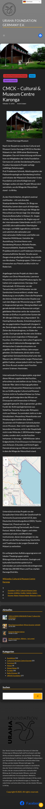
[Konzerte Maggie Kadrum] (5, 633)
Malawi (32, 76)
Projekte (10, 670)
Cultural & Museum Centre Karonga (15, 76)
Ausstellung (11, 590)
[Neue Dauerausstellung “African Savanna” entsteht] (5, 626)
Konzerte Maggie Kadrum (16, 632)
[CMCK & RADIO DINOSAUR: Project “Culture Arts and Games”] (5, 617)
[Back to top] (39, 798)
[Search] (38, 696)
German (29, 2)
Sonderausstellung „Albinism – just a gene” (21, 638)
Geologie (28, 593)
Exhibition (17, 593)
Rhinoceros (33, 595)
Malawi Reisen (12, 668)
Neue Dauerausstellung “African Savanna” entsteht (24, 625)
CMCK (17, 590)
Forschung (10, 663)
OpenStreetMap (23, 505)
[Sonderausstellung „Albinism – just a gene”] (5, 640)
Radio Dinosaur (12, 673)
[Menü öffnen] (4, 35)
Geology (34, 593)
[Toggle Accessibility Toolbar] (41, 804)
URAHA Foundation (10, 80)
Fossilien (23, 593)
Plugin (38, 505)
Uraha (39, 595)
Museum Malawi (24, 595)
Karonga (10, 595)
